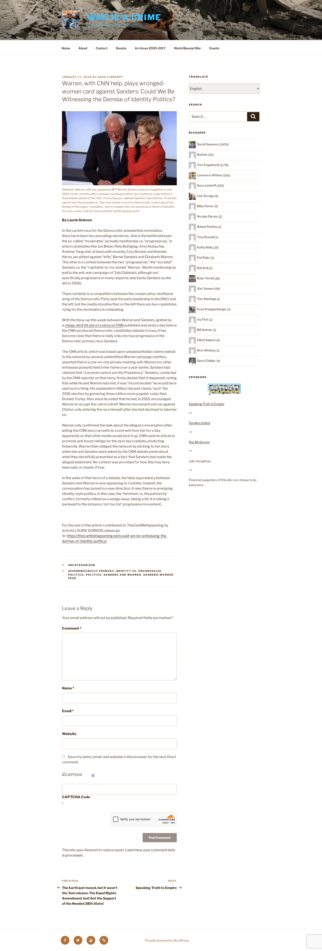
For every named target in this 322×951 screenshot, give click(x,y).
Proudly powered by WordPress (167, 940)
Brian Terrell (205, 278)
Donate (121, 48)
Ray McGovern (199, 442)
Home (66, 48)
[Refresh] (93, 775)
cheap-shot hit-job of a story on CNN (94, 325)
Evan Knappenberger (211, 309)
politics (94, 574)
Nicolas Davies (207, 216)
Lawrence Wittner (209, 175)
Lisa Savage (205, 196)
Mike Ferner (205, 206)
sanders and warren (122, 574)
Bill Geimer (204, 330)
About (82, 48)
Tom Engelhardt (208, 165)
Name (68, 688)
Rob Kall (202, 268)
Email (68, 711)
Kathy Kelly (204, 247)
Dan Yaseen (205, 288)
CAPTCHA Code (76, 797)
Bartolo (202, 154)
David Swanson (208, 144)
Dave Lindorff (110, 77)
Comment (71, 628)
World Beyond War (187, 48)
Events (214, 48)
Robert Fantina (207, 226)
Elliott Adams (206, 340)
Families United (199, 423)
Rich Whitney (206, 350)
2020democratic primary (91, 571)
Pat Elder (203, 257)
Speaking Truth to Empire (206, 404)
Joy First (202, 319)
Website (69, 734)
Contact (102, 48)
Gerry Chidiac (206, 360)
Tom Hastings (206, 299)
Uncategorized (82, 565)
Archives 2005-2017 (150, 48)
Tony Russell (205, 237)
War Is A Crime (124, 17)
